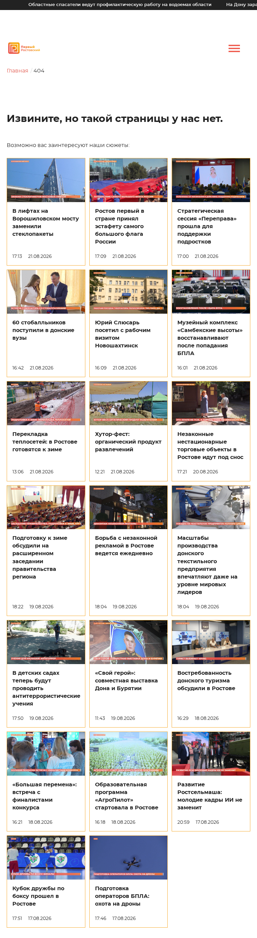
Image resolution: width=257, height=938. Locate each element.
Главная (17, 70)
